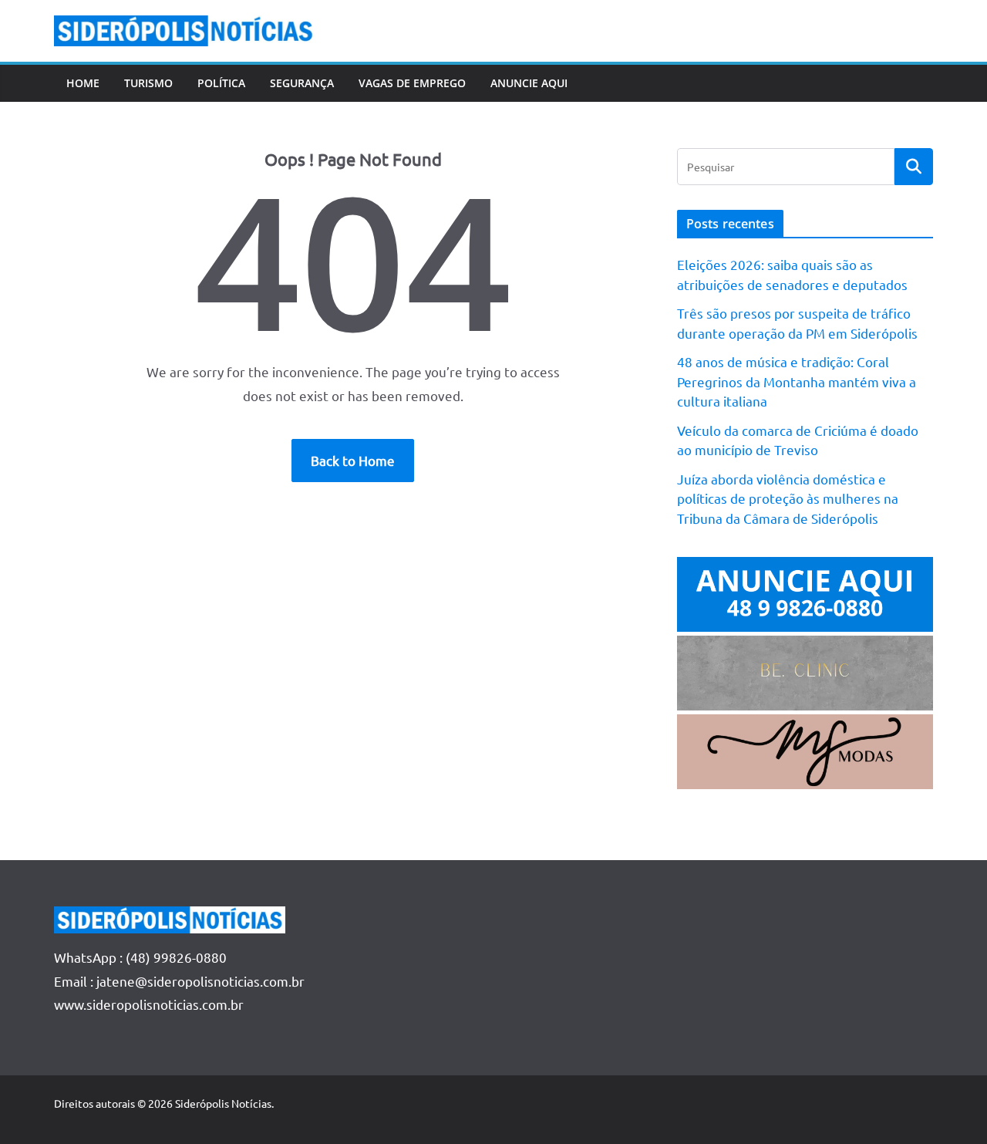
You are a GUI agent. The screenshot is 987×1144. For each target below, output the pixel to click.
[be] (805, 647)
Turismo (148, 83)
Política (221, 83)
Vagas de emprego (412, 83)
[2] (805, 725)
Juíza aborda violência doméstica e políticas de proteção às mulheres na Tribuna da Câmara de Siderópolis (787, 498)
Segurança (302, 83)
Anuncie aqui (529, 83)
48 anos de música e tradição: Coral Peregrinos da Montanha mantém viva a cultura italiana (796, 381)
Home (82, 83)
